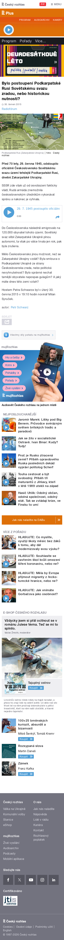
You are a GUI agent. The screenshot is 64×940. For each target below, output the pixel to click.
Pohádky (10, 373)
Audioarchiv (41, 20)
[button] (57, 217)
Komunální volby (14, 814)
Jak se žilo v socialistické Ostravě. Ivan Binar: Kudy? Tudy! (38, 442)
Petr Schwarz (20, 307)
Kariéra (38, 825)
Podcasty (9, 853)
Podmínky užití (44, 926)
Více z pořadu (14, 532)
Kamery (57, 20)
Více (40, 41)
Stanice (8, 819)
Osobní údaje (24, 926)
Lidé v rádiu (41, 819)
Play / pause (9, 212)
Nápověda (40, 814)
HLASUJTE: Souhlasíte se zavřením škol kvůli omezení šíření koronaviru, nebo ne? (39, 559)
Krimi (8, 365)
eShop (7, 825)
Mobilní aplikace (13, 859)
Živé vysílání (12, 388)
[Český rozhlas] (13, 4)
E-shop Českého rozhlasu (25, 612)
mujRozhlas (9, 347)
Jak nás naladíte (44, 809)
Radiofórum (9, 109)
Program (24, 20)
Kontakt (38, 830)
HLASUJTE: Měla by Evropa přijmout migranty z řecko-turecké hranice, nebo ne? (38, 577)
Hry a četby (12, 357)
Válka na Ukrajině (14, 809)
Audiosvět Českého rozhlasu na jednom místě (29, 405)
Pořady (26, 41)
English (7, 930)
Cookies (8, 926)
